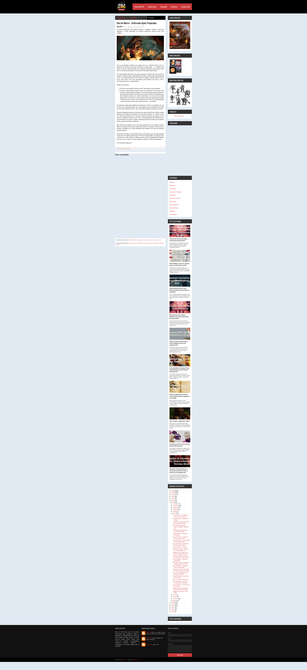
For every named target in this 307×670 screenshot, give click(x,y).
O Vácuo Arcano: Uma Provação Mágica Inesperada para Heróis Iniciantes (178, 239)
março (175, 596)
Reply (125, 27)
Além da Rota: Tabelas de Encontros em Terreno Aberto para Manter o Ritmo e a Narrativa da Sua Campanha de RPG (178, 470)
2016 (173, 608)
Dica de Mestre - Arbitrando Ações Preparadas (180, 566)
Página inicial (121, 18)
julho (174, 513)
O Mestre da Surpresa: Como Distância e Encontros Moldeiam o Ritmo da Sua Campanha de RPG (178, 343)
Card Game (172, 188)
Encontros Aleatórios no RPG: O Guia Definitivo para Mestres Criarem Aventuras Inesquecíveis (179, 290)
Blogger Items (136, 659)
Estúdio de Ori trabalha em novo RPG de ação (180, 530)
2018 (173, 604)
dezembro (176, 504)
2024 (173, 494)
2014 (173, 611)
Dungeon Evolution (174, 198)
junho (174, 595)
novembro (176, 506)
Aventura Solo (185, 7)
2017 (173, 606)
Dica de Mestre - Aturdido (180, 547)
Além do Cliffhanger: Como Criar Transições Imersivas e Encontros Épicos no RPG (179, 264)
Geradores (174, 7)
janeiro (175, 600)
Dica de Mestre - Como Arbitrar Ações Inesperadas (181, 541)
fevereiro (175, 598)
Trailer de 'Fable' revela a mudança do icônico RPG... (181, 556)
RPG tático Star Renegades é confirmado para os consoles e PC (144, 240)
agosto (175, 511)
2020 (173, 502)
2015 (173, 609)
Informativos (172, 201)
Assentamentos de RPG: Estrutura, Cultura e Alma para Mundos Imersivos (179, 445)
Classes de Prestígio (175, 192)
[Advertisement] (180, 149)
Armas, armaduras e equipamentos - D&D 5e (179, 421)
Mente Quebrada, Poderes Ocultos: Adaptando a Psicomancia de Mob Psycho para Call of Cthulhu (178, 316)
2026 (173, 491)
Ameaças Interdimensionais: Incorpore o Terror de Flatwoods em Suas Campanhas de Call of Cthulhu (179, 396)
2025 (173, 493)
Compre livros (152, 7)
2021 (173, 500)
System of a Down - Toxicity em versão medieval (180, 549)
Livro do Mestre (126, 148)
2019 (173, 602)
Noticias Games (174, 204)
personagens (173, 214)
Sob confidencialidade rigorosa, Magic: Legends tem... (180, 527)
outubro (175, 507)
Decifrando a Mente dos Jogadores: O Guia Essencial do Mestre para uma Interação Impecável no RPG (179, 369)
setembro (176, 509)
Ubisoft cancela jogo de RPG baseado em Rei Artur (181, 522)
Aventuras (172, 185)
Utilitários (172, 211)
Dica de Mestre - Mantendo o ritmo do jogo (181, 576)
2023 (173, 496)
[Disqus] (140, 177)
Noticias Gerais (173, 208)
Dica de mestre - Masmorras (181, 579)
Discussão (133, 18)
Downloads (164, 7)
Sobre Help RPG (139, 7)
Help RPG (125, 659)
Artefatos (172, 182)
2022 (173, 498)
